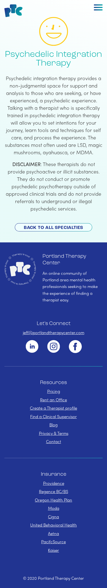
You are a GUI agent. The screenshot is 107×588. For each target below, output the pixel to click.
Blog (53, 425)
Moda (53, 508)
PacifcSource (53, 542)
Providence (53, 483)
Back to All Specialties (53, 228)
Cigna (53, 517)
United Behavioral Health (53, 525)
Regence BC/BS (53, 491)
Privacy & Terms (53, 433)
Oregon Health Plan (53, 500)
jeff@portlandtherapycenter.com (53, 332)
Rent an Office (53, 400)
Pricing (53, 391)
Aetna (53, 533)
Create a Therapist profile (53, 408)
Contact (53, 441)
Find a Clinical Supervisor (53, 416)
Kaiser (53, 550)
